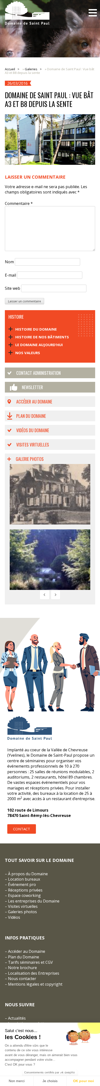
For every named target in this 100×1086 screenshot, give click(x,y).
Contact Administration (38, 373)
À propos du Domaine (28, 873)
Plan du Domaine (31, 416)
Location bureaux (24, 879)
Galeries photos (22, 911)
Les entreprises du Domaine (33, 901)
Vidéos (14, 917)
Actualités (17, 1018)
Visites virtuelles (32, 444)
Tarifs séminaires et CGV (30, 962)
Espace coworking (24, 895)
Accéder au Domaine (34, 401)
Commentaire (19, 203)
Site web (12, 288)
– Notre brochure (21, 967)
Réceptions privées (25, 890)
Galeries (31, 69)
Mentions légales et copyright (35, 984)
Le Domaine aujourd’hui (39, 344)
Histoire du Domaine (36, 329)
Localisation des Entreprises (33, 973)
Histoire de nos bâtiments (42, 336)
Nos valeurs (27, 352)
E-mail (10, 275)
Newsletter (32, 387)
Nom (9, 261)
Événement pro (22, 884)
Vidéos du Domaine (32, 430)
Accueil (10, 69)
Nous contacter (22, 978)
